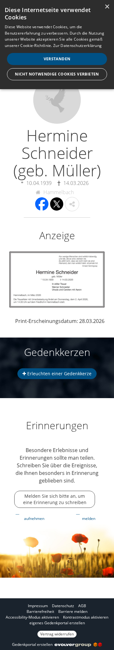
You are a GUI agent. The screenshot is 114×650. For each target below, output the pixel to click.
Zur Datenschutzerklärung (77, 45)
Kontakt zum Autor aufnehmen (36, 515)
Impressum (38, 605)
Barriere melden (72, 611)
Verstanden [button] (57, 59)
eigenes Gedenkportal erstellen (57, 623)
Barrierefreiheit (40, 611)
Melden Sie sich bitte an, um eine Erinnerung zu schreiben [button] (54, 499)
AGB (82, 605)
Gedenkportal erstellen (33, 644)
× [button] (106, 6)
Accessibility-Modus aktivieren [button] (32, 617)
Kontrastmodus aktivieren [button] (85, 617)
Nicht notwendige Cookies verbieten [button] (57, 74)
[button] (72, 204)
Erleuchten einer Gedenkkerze (59, 374)
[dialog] (57, 44)
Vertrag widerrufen (57, 634)
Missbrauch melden (90, 515)
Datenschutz (63, 605)
